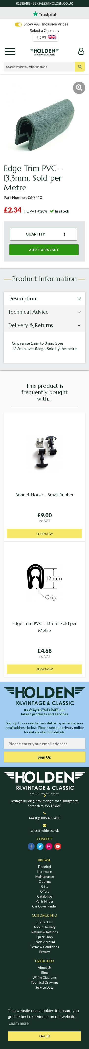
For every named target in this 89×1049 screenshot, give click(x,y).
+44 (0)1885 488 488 (44, 818)
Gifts (44, 886)
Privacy (44, 952)
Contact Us (45, 922)
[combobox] (45, 37)
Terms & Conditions (44, 947)
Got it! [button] (44, 1036)
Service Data (44, 987)
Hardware (44, 872)
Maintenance (44, 877)
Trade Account (44, 942)
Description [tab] (22, 298)
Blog (44, 973)
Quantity (35, 234)
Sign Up (44, 757)
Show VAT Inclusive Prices (46, 24)
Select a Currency (44, 30)
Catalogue (44, 896)
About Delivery (45, 927)
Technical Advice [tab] (28, 312)
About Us (44, 968)
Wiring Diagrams (45, 977)
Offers (44, 891)
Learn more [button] (19, 1023)
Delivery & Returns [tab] (30, 325)
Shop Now (45, 534)
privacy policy (73, 727)
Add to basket (44, 250)
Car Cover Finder (44, 906)
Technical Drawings (44, 982)
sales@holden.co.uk (44, 831)
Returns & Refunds (44, 932)
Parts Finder (44, 901)
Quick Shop (44, 937)
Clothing (45, 881)
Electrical (44, 867)
